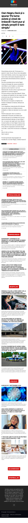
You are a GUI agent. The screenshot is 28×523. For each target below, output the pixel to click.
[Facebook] (2, 36)
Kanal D (15, 143)
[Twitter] (6, 36)
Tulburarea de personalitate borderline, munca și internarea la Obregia (12, 174)
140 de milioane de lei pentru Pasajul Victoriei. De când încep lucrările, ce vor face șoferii (12, 320)
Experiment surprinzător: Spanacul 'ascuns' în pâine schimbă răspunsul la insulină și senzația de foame (13, 241)
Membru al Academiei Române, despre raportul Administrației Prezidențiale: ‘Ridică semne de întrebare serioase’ (13, 183)
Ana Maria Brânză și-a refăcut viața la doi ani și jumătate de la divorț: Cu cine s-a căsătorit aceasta (13, 411)
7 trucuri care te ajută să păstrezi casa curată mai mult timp (13, 437)
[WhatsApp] (12, 36)
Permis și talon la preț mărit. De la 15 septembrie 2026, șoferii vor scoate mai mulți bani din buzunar (13, 292)
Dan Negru (9, 143)
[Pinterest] (9, 36)
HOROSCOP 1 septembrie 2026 (11, 385)
